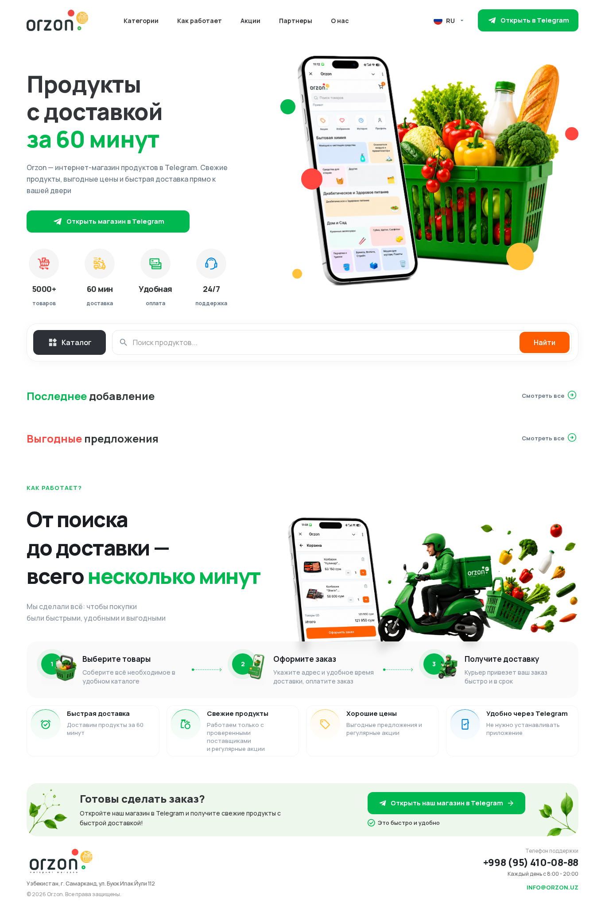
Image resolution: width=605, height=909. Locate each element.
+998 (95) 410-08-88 (530, 862)
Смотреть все (543, 396)
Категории (141, 20)
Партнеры (295, 20)
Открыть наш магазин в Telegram (447, 803)
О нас (340, 20)
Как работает (199, 20)
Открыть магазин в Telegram (115, 221)
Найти (544, 342)
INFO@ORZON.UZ (552, 887)
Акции (250, 20)
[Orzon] (57, 20)
